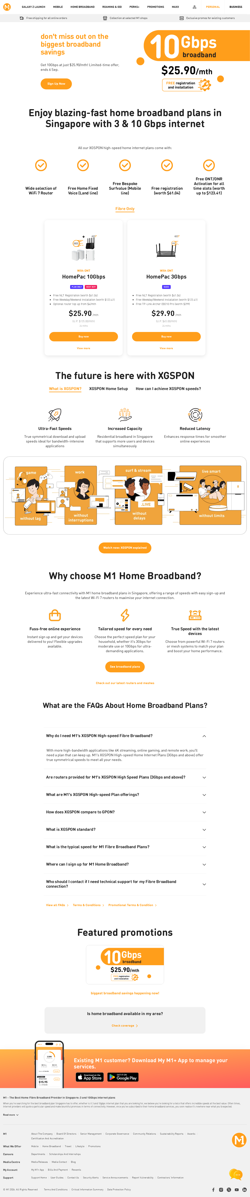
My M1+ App (37, 1170)
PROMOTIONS (155, 7)
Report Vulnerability (143, 1178)
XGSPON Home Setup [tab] (108, 389)
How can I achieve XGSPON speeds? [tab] (168, 389)
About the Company (42, 1134)
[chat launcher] (236, 1174)
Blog (73, 1162)
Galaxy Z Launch (33, 7)
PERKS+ (134, 7)
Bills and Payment (58, 1170)
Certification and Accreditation (47, 1139)
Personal (213, 7)
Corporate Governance (117, 1134)
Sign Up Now (56, 83)
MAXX (175, 7)
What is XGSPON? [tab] (65, 389)
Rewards (76, 1170)
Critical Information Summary (87, 1190)
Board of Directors (66, 1134)
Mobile (34, 1146)
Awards (191, 1134)
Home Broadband (51, 1146)
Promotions (94, 1146)
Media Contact (59, 1162)
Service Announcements (115, 1178)
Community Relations (144, 1134)
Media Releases (39, 1162)
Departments (38, 1154)
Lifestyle (79, 1146)
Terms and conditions (56, 1190)
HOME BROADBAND (83, 7)
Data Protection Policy (119, 1190)
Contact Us (73, 1178)
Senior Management (91, 1134)
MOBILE (58, 7)
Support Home (39, 1178)
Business (235, 7)
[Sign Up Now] (125, 61)
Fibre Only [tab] (125, 209)
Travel (68, 1146)
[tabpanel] (125, 287)
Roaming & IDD (112, 7)
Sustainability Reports (171, 1134)
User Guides (57, 1178)
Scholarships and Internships (65, 1154)
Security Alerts (91, 1178)
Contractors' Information (170, 1178)
